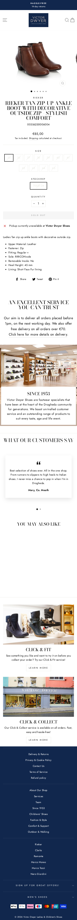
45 (53, 168)
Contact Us (38, 766)
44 (43, 168)
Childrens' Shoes (38, 814)
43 (33, 168)
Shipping (33, 138)
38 (38, 158)
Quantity (38, 196)
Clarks (38, 850)
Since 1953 (38, 808)
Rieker (38, 97)
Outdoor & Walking (38, 832)
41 (68, 158)
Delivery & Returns (38, 754)
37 (28, 158)
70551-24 (38, 186)
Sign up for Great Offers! (37, 885)
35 (8, 158)
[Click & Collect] (38, 697)
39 (48, 158)
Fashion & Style (38, 820)
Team (38, 802)
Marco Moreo (38, 862)
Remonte (38, 856)
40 (58, 158)
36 (18, 158)
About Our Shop (38, 790)
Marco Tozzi (38, 868)
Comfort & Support (38, 826)
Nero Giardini (39, 874)
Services (38, 796)
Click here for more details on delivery (38, 334)
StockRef (38, 178)
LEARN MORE (38, 667)
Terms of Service (39, 772)
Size (38, 150)
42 (23, 168)
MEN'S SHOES (38, 896)
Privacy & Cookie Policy (38, 760)
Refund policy (38, 778)
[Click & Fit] (38, 625)
